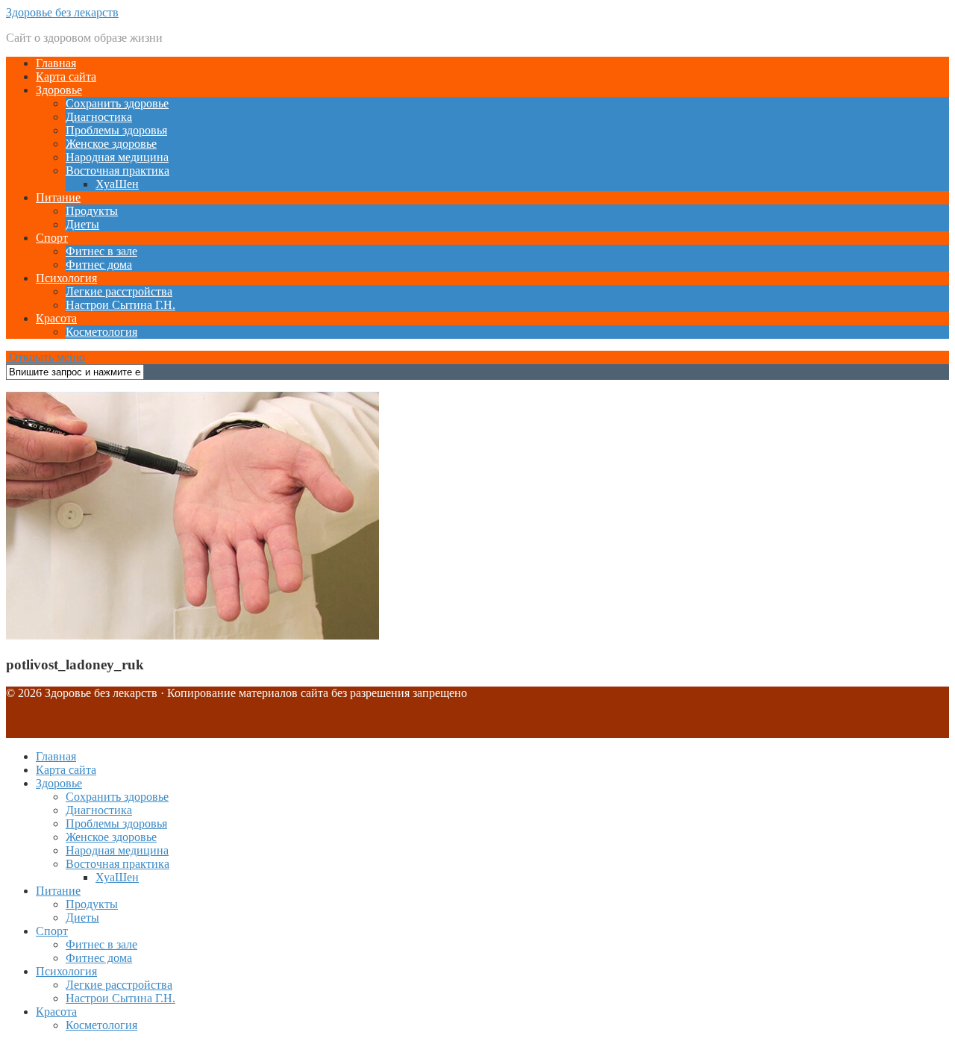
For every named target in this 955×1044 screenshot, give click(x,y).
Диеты (82, 224)
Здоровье (59, 90)
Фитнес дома (99, 264)
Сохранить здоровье (117, 103)
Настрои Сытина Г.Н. (120, 304)
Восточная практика (117, 170)
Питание (58, 197)
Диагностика (99, 116)
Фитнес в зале (101, 251)
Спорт (52, 237)
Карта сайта (66, 76)
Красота (56, 318)
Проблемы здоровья (116, 130)
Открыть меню (45, 357)
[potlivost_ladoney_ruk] (192, 635)
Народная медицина (117, 157)
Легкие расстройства (119, 291)
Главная (56, 63)
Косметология (101, 331)
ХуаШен (117, 184)
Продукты (92, 210)
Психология (66, 278)
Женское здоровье (111, 143)
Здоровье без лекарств (62, 12)
